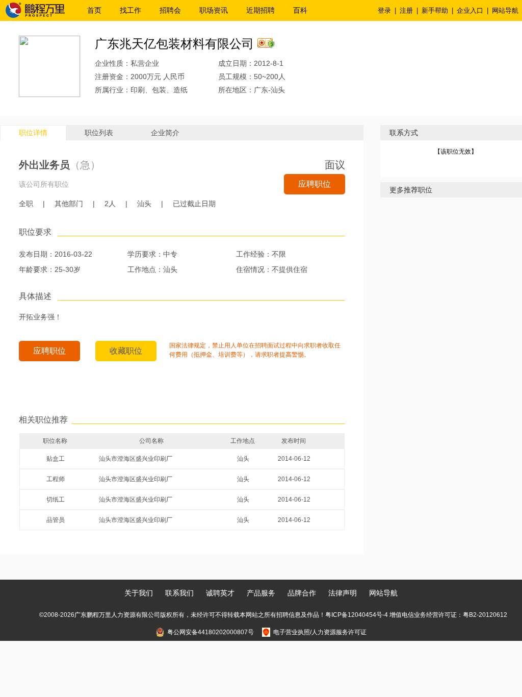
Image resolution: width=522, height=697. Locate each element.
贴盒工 (55, 458)
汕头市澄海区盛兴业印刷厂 (135, 458)
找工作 (130, 10)
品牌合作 (302, 593)
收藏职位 (126, 350)
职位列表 (99, 133)
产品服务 (261, 593)
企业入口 (470, 10)
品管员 (55, 520)
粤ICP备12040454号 (353, 614)
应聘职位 (314, 184)
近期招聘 (260, 10)
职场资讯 (213, 10)
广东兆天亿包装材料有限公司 (174, 44)
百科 (300, 10)
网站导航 (505, 10)
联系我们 (179, 593)
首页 (94, 10)
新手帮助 (435, 10)
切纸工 (55, 499)
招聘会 (170, 10)
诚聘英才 (220, 593)
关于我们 (138, 593)
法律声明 (342, 593)
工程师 (55, 479)
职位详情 (33, 133)
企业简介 (165, 133)
